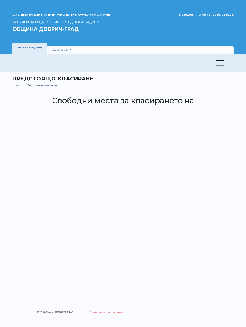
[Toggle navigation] (219, 63)
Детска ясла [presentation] (61, 50)
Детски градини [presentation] (30, 47)
